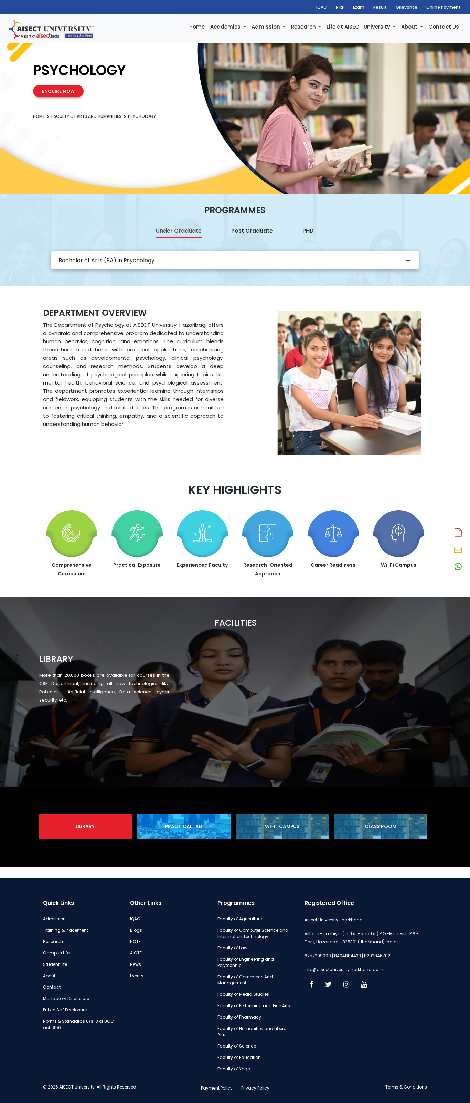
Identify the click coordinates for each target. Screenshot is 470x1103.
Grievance (406, 7)
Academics (226, 26)
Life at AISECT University (359, 26)
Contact (52, 987)
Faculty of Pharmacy (239, 1017)
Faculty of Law (232, 948)
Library (85, 826)
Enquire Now (58, 91)
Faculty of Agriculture (239, 919)
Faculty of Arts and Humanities (86, 116)
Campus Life (56, 953)
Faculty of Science (236, 1046)
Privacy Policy (255, 1088)
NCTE (135, 941)
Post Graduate (252, 231)
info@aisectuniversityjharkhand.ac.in (344, 969)
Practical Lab (183, 826)
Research (304, 26)
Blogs (136, 930)
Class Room (380, 826)
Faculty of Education (239, 1057)
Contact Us (443, 26)
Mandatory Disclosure (66, 998)
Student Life (55, 964)
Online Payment (443, 7)
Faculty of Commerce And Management (245, 980)
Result (380, 7)
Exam (358, 7)
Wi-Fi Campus (282, 826)
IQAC (321, 7)
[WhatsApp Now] (458, 567)
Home (197, 26)
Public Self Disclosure (65, 1010)
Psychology (142, 116)
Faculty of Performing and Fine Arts (253, 1006)
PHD (308, 231)
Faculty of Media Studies (243, 994)
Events (136, 976)
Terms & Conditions (406, 1087)
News (135, 964)
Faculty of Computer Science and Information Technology (252, 933)
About (410, 26)
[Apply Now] (458, 533)
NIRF (340, 7)
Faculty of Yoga (233, 1069)
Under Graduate (179, 231)
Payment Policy (217, 1088)
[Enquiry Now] (458, 550)
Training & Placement (65, 930)
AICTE (136, 953)
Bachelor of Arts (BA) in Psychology (106, 260)
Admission (266, 26)
